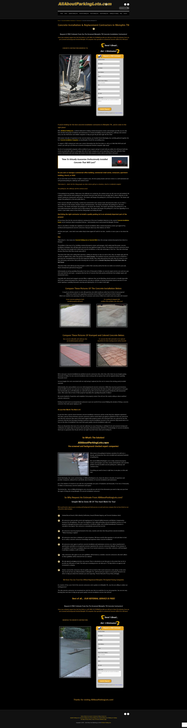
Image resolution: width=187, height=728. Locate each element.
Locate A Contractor (93, 716)
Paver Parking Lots (94, 13)
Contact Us (103, 716)
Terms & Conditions (118, 112)
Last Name (100, 68)
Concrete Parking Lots (84, 13)
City (98, 85)
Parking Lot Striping (114, 13)
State (99, 89)
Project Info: (100, 97)
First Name (100, 63)
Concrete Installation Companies (69, 140)
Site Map (83, 719)
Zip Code (100, 93)
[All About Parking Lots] (93, 6)
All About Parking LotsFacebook (125, 4)
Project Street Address (103, 80)
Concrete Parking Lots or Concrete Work (86, 240)
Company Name (101, 59)
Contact (125, 13)
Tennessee (79, 20)
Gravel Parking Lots (104, 13)
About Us (86, 716)
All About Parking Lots (67, 131)
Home (61, 13)
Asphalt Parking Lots (73, 13)
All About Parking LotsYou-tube (128, 4)
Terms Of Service (96, 719)
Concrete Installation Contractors (68, 20)
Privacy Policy (88, 719)
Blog (121, 13)
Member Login (103, 719)
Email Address (101, 72)
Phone (99, 76)
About (66, 13)
